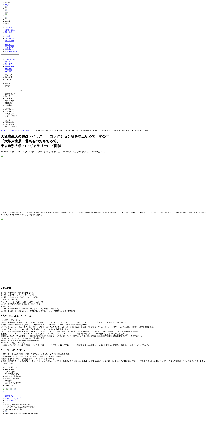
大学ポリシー (10, 396)
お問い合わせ (10, 30)
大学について (10, 60)
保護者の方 (9, 45)
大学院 (7, 36)
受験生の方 (9, 47)
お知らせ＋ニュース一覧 (19, 130)
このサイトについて (13, 398)
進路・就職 (9, 66)
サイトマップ (10, 400)
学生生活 (8, 64)
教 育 (7, 62)
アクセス (8, 28)
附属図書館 (9, 41)
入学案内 (8, 71)
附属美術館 (9, 38)
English (7, 5)
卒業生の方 (9, 49)
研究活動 (8, 69)
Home (3, 130)
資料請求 (8, 32)
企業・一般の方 (11, 51)
